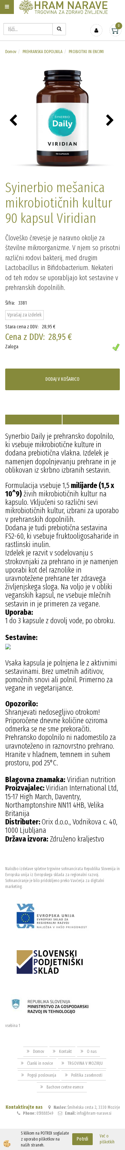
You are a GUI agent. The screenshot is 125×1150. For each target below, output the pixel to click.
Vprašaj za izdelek (24, 315)
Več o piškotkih (107, 1139)
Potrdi (82, 1139)
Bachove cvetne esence (65, 1087)
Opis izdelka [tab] (33, 419)
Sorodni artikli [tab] (90, 419)
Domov (10, 51)
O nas (92, 1051)
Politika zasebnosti (86, 1075)
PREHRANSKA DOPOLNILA (42, 51)
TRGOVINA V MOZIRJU (85, 1063)
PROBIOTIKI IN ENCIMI (86, 51)
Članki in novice (40, 1063)
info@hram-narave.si (94, 1113)
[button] (111, 121)
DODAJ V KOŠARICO (62, 379)
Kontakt (65, 1051)
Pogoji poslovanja (41, 1075)
